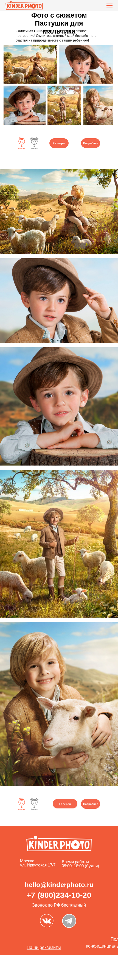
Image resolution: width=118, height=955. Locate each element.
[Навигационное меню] (109, 5)
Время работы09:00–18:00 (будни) (80, 863)
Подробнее (90, 143)
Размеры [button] (59, 143)
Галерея (65, 803)
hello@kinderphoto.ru (59, 884)
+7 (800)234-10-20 (59, 895)
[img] (47, 921)
